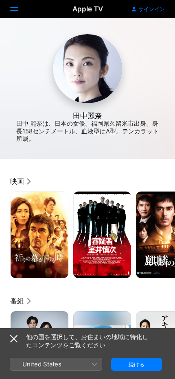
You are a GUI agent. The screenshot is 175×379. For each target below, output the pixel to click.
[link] (21, 181)
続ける (136, 364)
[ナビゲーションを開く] (19, 9)
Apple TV (87, 9)
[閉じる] (14, 338)
